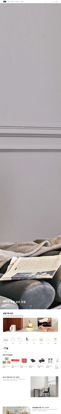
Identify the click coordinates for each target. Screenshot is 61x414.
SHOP (9, 1)
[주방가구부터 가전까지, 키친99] (30, 156)
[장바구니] (57, 1)
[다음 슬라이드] (59, 307)
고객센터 (21, 1)
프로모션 (16, 1)
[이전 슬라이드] (57, 307)
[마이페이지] (55, 1)
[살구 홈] (4, 1)
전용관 (12, 1)
